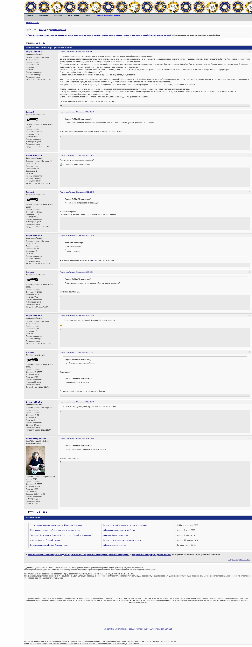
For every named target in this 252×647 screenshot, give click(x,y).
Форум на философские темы (115, 535)
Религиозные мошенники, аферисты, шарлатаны (123, 540)
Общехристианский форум (114, 545)
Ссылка (95, 260)
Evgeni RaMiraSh (34, 52)
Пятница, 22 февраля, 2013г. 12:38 (81, 235)
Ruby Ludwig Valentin (36, 439)
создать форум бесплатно (239, 560)
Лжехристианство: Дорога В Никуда (45, 540)
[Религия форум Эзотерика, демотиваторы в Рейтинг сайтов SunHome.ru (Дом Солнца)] (143, 629)
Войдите (42, 30)
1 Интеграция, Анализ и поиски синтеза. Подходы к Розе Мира (56, 525)
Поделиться (64, 51)
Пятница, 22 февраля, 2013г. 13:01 (81, 352)
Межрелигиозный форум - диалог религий (151, 35)
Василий (30, 112)
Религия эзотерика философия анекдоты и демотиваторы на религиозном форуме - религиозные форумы (78, 35)
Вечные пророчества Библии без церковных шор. (50, 545)
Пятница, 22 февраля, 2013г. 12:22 (81, 155)
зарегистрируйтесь (58, 30)
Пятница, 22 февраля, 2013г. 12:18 (81, 112)
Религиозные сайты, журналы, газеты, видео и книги (125, 525)
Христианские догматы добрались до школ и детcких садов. (55, 530)
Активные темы (32, 23)
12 (44, 43)
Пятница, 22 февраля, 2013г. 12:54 (81, 272)
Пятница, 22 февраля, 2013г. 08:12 (81, 51)
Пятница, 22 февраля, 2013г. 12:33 (81, 192)
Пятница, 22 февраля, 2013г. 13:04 (81, 438)
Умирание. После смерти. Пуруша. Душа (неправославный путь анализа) (60, 535)
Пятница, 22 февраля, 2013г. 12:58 (81, 315)
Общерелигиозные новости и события (119, 530)
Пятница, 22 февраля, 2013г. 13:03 (81, 402)
